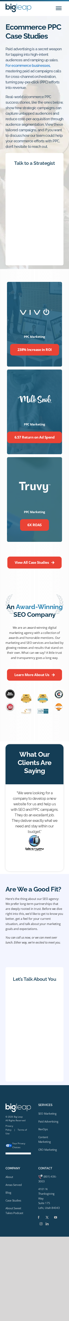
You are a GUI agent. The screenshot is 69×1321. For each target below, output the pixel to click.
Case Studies (13, 1200)
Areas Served (14, 1185)
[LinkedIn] (47, 1223)
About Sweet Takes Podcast (14, 1210)
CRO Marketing (47, 1149)
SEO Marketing (47, 1113)
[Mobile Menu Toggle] (59, 8)
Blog (8, 1192)
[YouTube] (55, 1217)
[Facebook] (38, 1217)
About (9, 1177)
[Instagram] (41, 1223)
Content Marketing (44, 1139)
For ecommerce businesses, (28, 65)
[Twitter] (47, 1217)
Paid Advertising (48, 1121)
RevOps (43, 1129)
